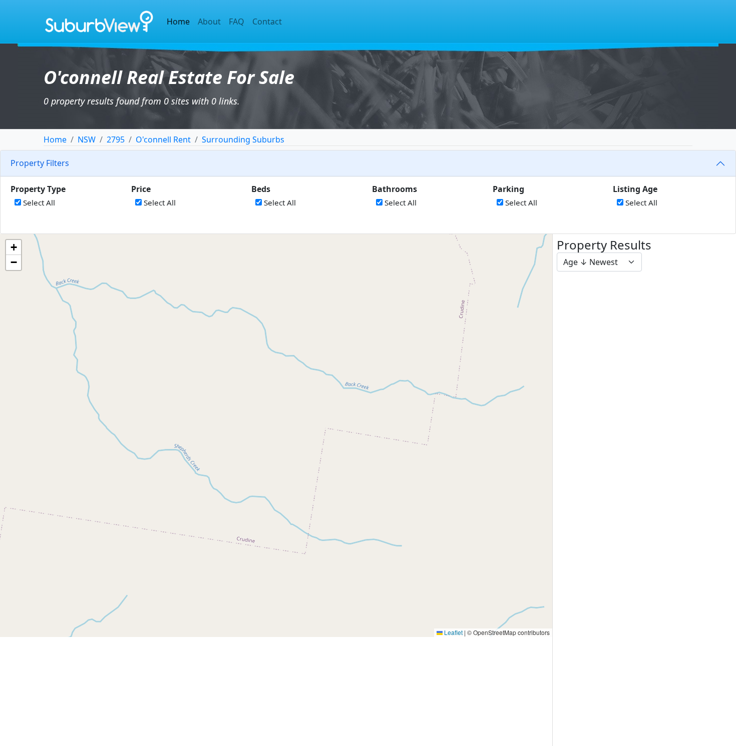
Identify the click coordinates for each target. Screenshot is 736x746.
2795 (116, 139)
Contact (267, 21)
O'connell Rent (163, 139)
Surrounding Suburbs (243, 139)
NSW (87, 139)
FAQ (236, 21)
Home (178, 21)
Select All (38, 203)
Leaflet (453, 632)
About (209, 21)
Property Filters (40, 163)
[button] (13, 247)
